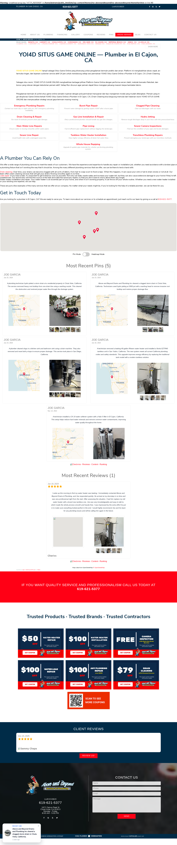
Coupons (88, 35)
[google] (153, 7)
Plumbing (48, 35)
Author (38, 569)
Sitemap (60, 836)
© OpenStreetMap (99, 567)
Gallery (75, 35)
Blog (138, 35)
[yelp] (156, 7)
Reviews (101, 35)
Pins (111, 35)
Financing (62, 35)
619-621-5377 (70, 7)
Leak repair (4, 176)
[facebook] (149, 7)
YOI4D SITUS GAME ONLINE (29, 71)
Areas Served (124, 35)
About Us (35, 35)
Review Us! (88, 756)
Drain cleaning (6, 172)
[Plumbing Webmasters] (88, 837)
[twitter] (159, 7)
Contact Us (150, 35)
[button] (94, 231)
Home (23, 35)
